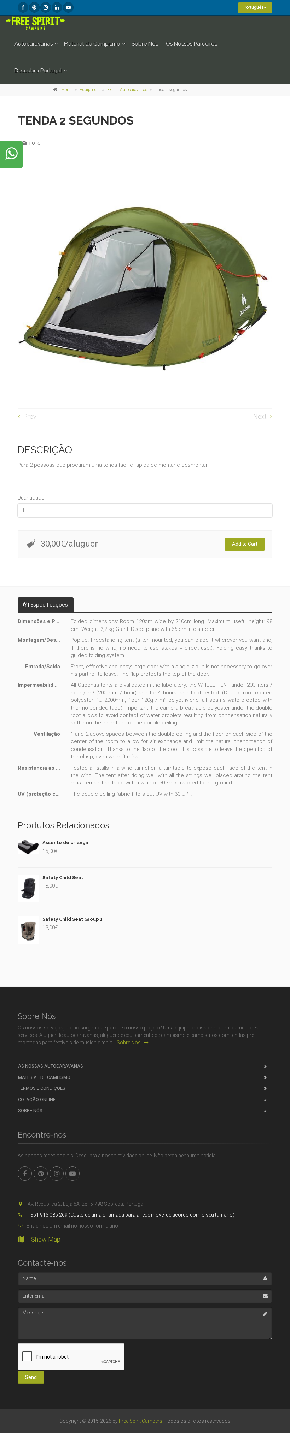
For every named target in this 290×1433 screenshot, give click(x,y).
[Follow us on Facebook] (23, 7)
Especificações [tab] (49, 605)
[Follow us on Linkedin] (57, 7)
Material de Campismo (92, 44)
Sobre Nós (145, 44)
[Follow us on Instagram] (45, 7)
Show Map (45, 1239)
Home (67, 89)
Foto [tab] (34, 143)
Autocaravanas (33, 44)
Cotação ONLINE (37, 1099)
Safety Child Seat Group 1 (72, 919)
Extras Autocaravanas (127, 89)
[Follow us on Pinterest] (34, 7)
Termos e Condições (41, 1088)
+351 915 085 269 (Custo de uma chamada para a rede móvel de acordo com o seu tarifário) (130, 1215)
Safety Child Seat (62, 877)
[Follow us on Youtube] (68, 7)
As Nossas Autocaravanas (50, 1066)
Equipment (90, 89)
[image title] (145, 281)
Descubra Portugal (38, 70)
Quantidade (31, 498)
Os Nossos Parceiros (191, 44)
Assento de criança (65, 842)
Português (254, 7)
